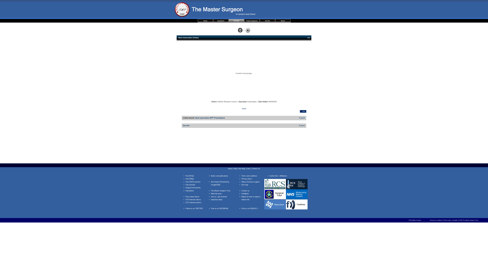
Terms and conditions (249, 176)
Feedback (245, 194)
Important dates (217, 200)
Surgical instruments (193, 188)
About (230, 169)
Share (244, 109)
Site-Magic (413, 220)
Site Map (241, 169)
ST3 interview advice (193, 200)
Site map (244, 185)
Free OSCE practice (193, 182)
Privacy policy (246, 179)
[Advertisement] (244, 145)
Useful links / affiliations (278, 176)
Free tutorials (190, 185)
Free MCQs (190, 176)
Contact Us (256, 169)
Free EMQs (190, 179)
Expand (302, 118)
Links (248, 169)
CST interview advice (193, 202)
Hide (308, 37)
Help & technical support (250, 182)
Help (235, 169)
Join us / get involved (219, 197)
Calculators (190, 191)
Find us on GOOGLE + (249, 208)
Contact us (245, 191)
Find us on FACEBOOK (219, 208)
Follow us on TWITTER (194, 208)
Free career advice (192, 197)
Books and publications (219, 176)
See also (186, 125)
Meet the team (216, 194)
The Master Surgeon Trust (220, 191)
